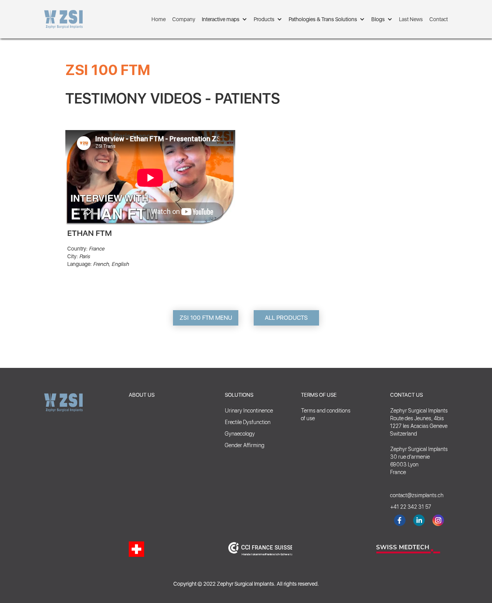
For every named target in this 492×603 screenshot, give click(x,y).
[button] (224, 19)
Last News (411, 19)
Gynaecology (240, 434)
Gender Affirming (244, 445)
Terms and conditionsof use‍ (326, 414)
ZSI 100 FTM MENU (206, 317)
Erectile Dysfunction (248, 422)
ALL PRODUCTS (286, 317)
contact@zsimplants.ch (413, 495)
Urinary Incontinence (249, 411)
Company (183, 19)
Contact (438, 19)
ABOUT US (142, 395)
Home (158, 19)
